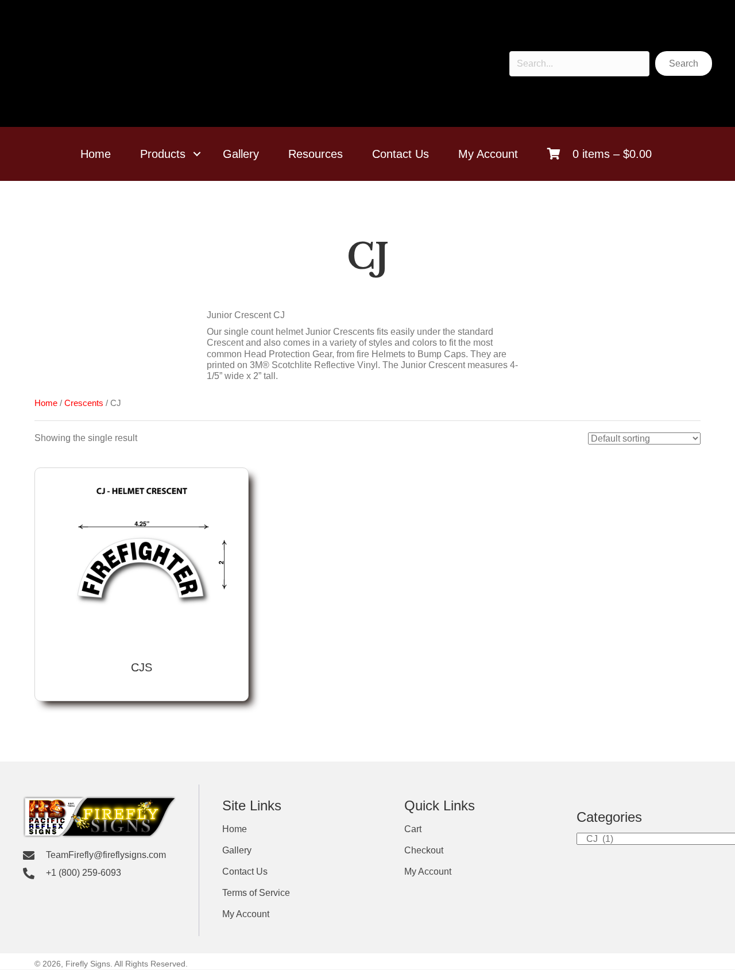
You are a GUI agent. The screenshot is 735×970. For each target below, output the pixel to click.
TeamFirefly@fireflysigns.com (106, 855)
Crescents (83, 403)
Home (95, 154)
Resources (315, 154)
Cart (412, 829)
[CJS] (142, 563)
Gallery (241, 154)
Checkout (423, 850)
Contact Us (400, 154)
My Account (488, 154)
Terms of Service (256, 893)
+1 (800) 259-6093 (83, 873)
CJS (141, 667)
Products (162, 154)
